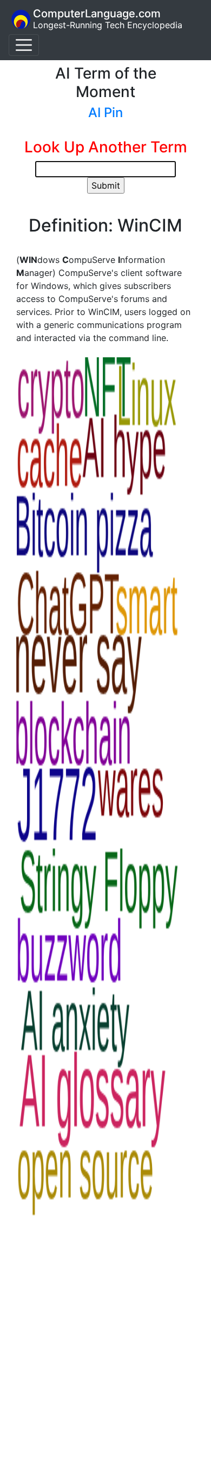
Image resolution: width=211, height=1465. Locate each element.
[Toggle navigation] (24, 45)
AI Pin (105, 112)
